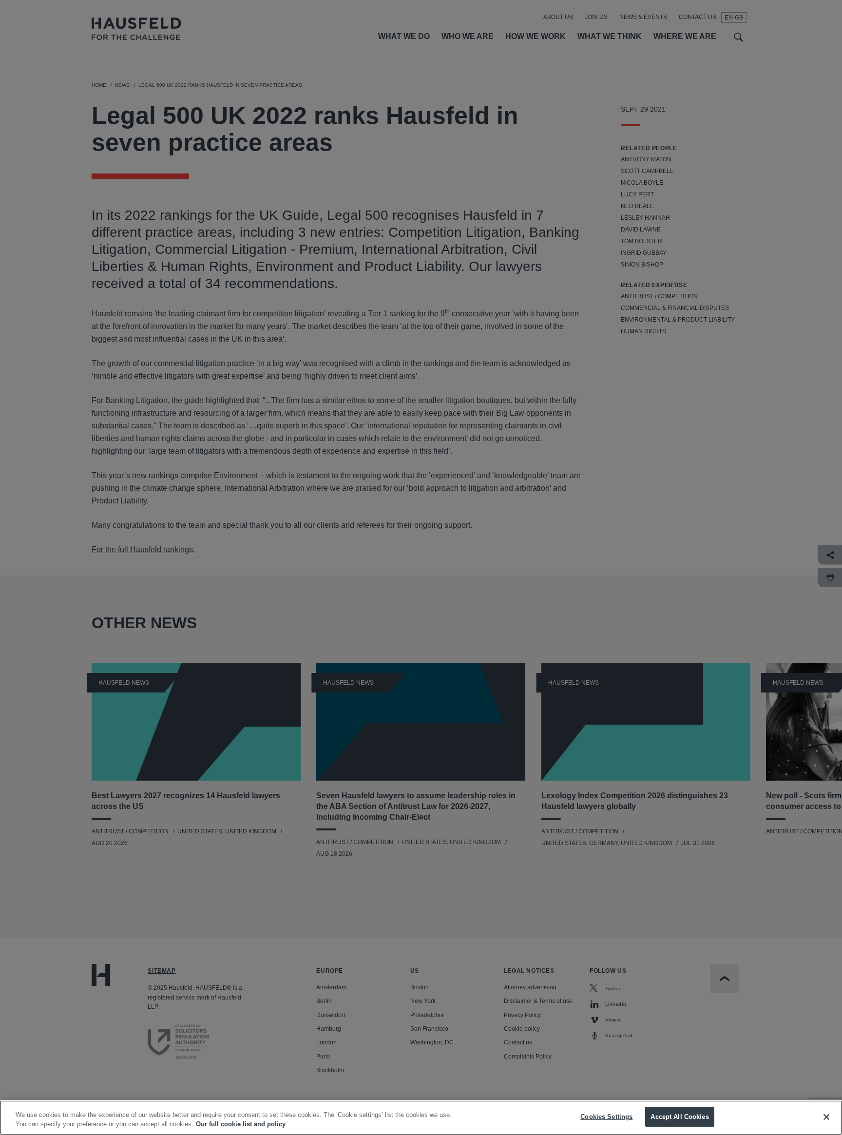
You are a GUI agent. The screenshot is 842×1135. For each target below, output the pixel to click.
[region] (421, 1117)
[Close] (826, 1117)
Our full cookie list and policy (241, 1124)
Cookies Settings (606, 1116)
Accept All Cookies (679, 1116)
